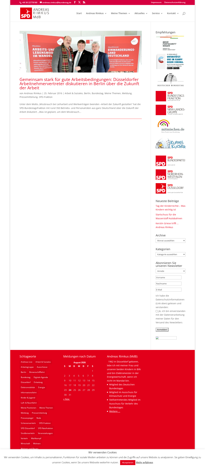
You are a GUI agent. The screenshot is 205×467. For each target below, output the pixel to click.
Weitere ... (114, 411)
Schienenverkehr (28, 423)
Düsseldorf (26, 382)
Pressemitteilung (29, 96)
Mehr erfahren (144, 462)
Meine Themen (119, 13)
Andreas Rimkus (95, 13)
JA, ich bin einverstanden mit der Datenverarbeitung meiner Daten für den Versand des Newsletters (170, 317)
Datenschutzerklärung (174, 2)
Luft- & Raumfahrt (29, 402)
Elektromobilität (28, 387)
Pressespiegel (27, 418)
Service (156, 13)
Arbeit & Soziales (74, 93)
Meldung (127, 93)
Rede (39, 418)
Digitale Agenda (41, 377)
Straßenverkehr (28, 433)
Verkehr (24, 438)
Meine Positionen (28, 407)
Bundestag (97, 93)
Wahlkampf (36, 438)
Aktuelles (140, 13)
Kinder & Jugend (28, 397)
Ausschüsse (42, 367)
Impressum (156, 2)
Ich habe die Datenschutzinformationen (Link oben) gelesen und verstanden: (170, 301)
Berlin (87, 93)
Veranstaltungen (45, 433)
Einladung (38, 382)
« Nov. (66, 399)
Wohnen (37, 443)
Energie (41, 387)
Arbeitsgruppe (27, 367)
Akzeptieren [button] (127, 462)
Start (79, 13)
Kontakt (171, 13)
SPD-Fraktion (46, 96)
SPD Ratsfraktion (45, 428)
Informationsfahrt (29, 392)
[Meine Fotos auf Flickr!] (166, 338)
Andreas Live (26, 362)
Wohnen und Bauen (29, 448)
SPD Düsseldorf (28, 428)
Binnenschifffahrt (37, 372)
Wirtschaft (25, 443)
